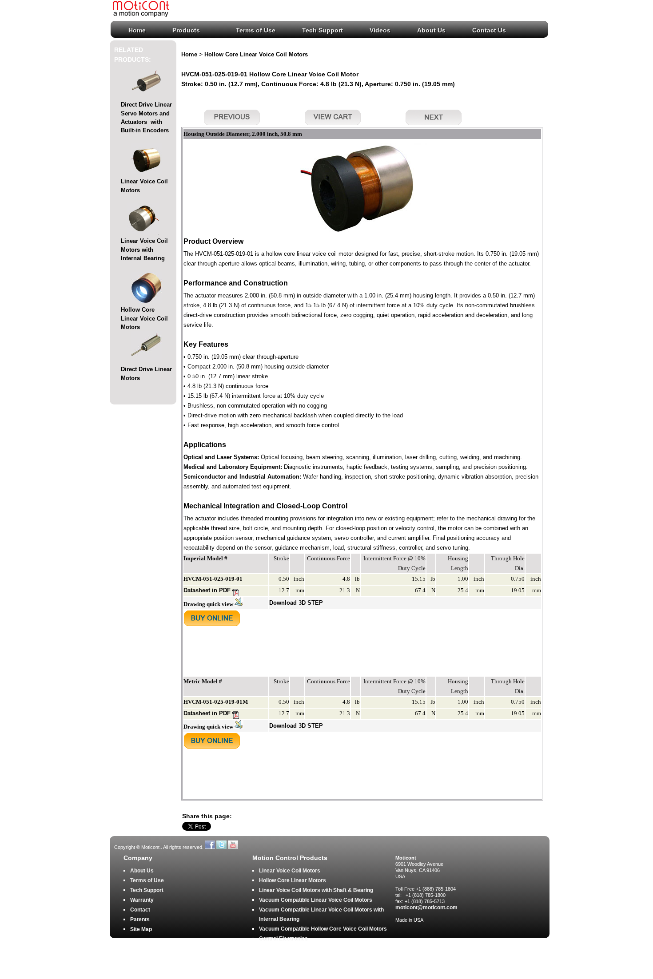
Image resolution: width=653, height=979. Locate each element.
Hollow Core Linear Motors (292, 880)
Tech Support (322, 30)
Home (137, 30)
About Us (431, 30)
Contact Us (489, 30)
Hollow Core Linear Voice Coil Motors (144, 318)
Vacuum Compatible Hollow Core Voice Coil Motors (323, 929)
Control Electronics (283, 938)
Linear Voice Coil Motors (289, 871)
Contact (140, 910)
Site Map (141, 929)
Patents (140, 919)
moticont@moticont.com (426, 907)
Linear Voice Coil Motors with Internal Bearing (144, 250)
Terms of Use (255, 30)
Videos (380, 30)
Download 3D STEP (296, 602)
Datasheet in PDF (207, 590)
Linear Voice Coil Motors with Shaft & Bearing (316, 890)
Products (186, 30)
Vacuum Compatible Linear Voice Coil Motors (315, 900)
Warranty (142, 900)
